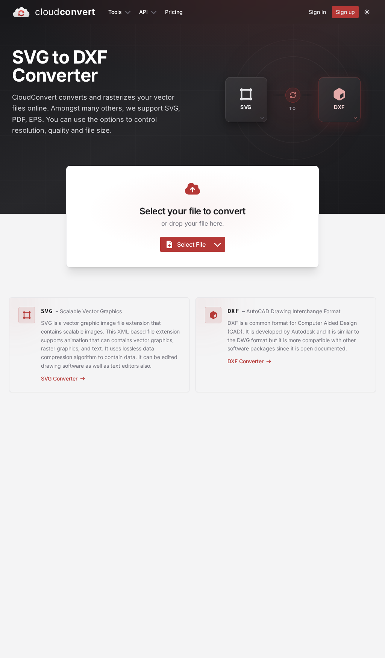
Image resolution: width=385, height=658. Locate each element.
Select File (191, 244)
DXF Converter (245, 361)
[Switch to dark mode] (367, 12)
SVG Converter (59, 378)
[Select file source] (217, 244)
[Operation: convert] (292, 95)
